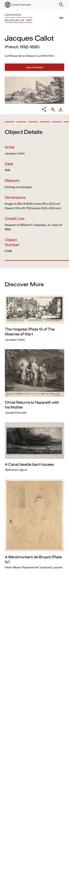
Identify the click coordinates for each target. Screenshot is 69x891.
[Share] (44, 110)
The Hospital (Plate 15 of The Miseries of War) (30, 331)
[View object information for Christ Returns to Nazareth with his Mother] (34, 372)
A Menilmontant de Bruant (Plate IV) (33, 559)
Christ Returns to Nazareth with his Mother (32, 404)
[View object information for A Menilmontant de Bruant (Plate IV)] (34, 515)
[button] (60, 5)
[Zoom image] (53, 110)
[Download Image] (60, 110)
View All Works (34, 67)
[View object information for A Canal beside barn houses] (34, 440)
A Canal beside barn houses (29, 464)
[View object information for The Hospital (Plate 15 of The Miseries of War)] (34, 309)
